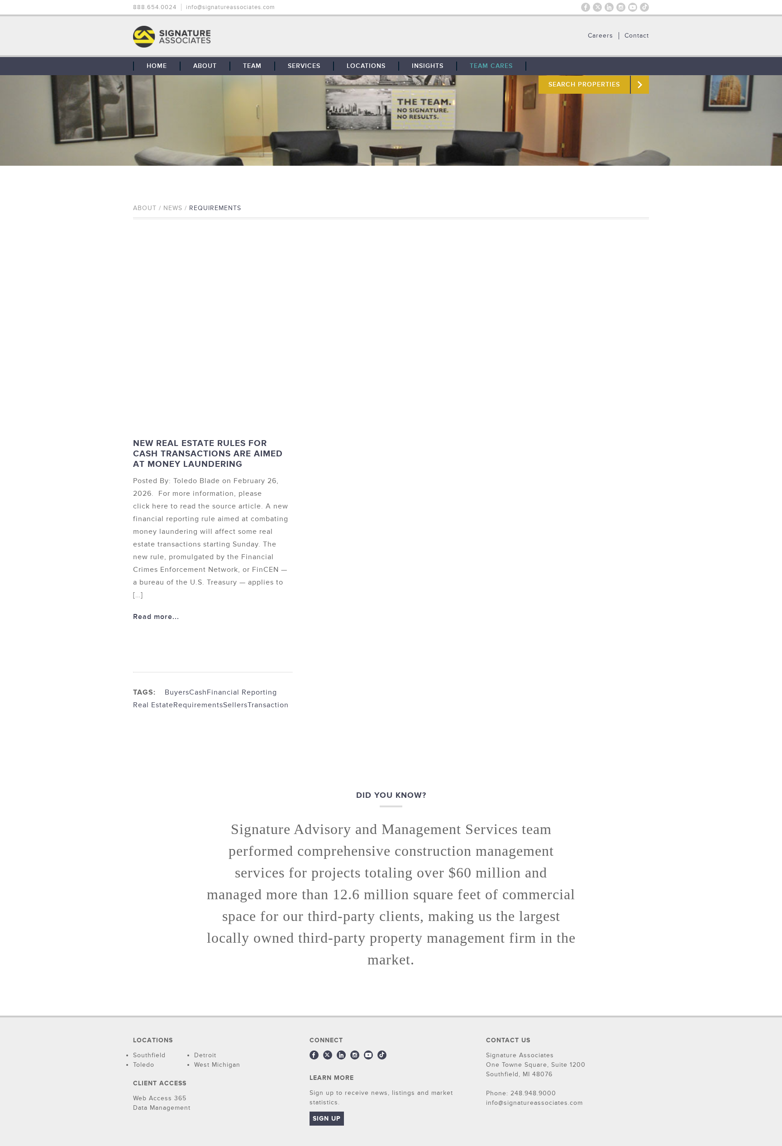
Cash (198, 692)
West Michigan (217, 1065)
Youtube (632, 7)
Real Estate (153, 705)
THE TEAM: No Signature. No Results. (218, 37)
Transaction (268, 705)
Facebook (585, 7)
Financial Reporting (242, 692)
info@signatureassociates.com (230, 7)
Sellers (235, 705)
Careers (600, 35)
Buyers (177, 692)
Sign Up (327, 1118)
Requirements (198, 705)
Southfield (149, 1055)
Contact (637, 35)
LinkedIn (609, 7)
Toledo (143, 1065)
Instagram (620, 7)
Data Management (162, 1108)
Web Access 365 (159, 1098)
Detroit (205, 1055)
